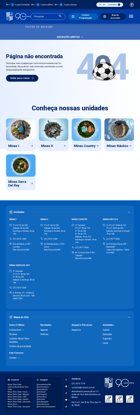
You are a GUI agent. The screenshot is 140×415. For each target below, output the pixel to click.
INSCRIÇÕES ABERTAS (68, 37)
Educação (107, 334)
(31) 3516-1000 (19, 239)
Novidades (45, 325)
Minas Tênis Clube (14, 384)
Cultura (106, 330)
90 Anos (13, 334)
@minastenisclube (44, 384)
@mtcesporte (42, 394)
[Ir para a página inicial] (18, 16)
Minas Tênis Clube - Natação (18, 394)
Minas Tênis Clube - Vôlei (17, 397)
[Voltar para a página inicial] (119, 383)
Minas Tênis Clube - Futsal (17, 392)
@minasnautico (43, 387)
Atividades (108, 325)
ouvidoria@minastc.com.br (83, 387)
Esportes (107, 338)
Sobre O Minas (16, 325)
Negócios (76, 330)
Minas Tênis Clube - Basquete (19, 407)
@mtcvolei (41, 399)
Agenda (44, 330)
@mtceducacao (43, 404)
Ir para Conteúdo (18, 5)
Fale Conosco (16, 353)
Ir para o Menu (42, 5)
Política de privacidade (20, 346)
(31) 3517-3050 (82, 247)
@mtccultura (42, 397)
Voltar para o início (20, 78)
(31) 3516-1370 (78, 383)
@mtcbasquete (42, 402)
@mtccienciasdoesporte (46, 407)
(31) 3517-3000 (113, 239)
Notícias (44, 334)
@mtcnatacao (42, 389)
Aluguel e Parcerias (82, 325)
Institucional (15, 330)
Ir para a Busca (66, 5)
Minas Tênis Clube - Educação (19, 402)
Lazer (105, 343)
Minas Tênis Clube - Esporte (18, 399)
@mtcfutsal (41, 392)
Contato (13, 357)
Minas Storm (12, 404)
